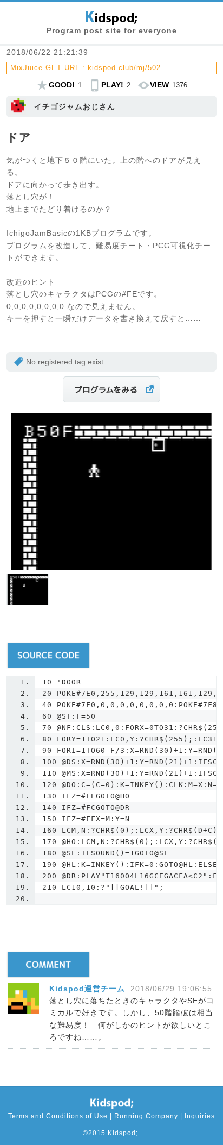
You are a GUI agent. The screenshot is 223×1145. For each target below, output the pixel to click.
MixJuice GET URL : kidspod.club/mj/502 (85, 68)
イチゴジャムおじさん (74, 106)
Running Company (146, 1116)
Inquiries (200, 1116)
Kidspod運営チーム (87, 988)
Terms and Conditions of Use (58, 1116)
